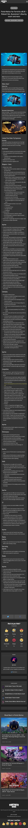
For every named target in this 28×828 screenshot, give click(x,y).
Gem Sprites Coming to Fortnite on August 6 (14, 690)
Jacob (3, 741)
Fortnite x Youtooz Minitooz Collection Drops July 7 (15, 701)
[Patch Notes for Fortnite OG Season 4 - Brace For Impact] (14, 753)
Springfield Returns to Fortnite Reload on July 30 (15, 693)
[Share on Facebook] (20, 617)
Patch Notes (14, 8)
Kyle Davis (7, 20)
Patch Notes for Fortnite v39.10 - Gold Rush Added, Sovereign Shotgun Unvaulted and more (13, 736)
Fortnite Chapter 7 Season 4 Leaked (12, 697)
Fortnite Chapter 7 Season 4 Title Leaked (13, 686)
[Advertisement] (14, 38)
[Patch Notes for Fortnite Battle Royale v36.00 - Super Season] (14, 780)
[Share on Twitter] (8, 617)
